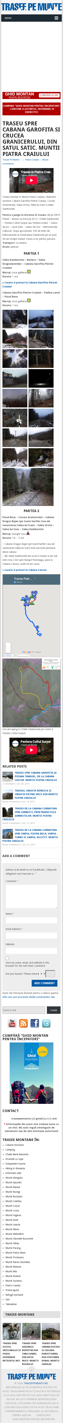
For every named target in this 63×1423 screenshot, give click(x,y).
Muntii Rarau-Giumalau (17, 1262)
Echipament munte (15, 1163)
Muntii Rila (11, 1271)
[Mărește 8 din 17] (49, 373)
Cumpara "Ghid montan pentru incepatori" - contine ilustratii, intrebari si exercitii (31, 108)
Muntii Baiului (12, 1187)
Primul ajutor (12, 1290)
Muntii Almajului (14, 1177)
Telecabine (11, 1304)
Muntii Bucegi (12, 1191)
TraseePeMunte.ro (36, 1383)
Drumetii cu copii (14, 1159)
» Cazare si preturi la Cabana (20, 282)
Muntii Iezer (11, 1220)
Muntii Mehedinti (14, 1234)
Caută (53, 1010)
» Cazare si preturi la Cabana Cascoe (24, 570)
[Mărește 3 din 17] (22, 334)
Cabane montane (14, 1145)
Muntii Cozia (12, 1210)
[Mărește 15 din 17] (22, 452)
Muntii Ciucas (12, 1205)
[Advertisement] (31, 55)
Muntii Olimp (12, 1243)
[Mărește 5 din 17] (22, 354)
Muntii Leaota (12, 1224)
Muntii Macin (12, 1229)
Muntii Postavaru (14, 1257)
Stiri (7, 1299)
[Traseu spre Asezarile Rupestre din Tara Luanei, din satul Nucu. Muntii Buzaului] (31, 1331)
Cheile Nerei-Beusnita (16, 1154)
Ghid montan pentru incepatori (34, 1419)
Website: (10, 944)
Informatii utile (13, 1173)
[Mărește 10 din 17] (49, 393)
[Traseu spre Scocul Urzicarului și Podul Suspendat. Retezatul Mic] (12, 1331)
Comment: (12, 881)
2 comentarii (8, 784)
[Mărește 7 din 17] (22, 373)
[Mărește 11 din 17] (22, 413)
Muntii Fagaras (13, 1215)
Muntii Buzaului (13, 1196)
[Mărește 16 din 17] (49, 452)
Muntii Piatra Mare (15, 1252)
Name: (10, 913)
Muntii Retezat (13, 1266)
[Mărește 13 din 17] (22, 433)
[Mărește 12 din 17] (49, 413)
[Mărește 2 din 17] (49, 314)
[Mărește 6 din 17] (49, 354)
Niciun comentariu (11, 801)
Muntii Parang (13, 1248)
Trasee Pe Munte (10, 159)
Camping (10, 1149)
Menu (8, 18)
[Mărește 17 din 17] (49, 472)
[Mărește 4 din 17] (49, 334)
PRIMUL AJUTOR (21, 1415)
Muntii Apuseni (13, 1182)
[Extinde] (56, 663)
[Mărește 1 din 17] (22, 314)
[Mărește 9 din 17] (22, 393)
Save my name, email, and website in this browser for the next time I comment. (27, 964)
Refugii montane (14, 1294)
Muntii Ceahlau (13, 1201)
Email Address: (14, 929)
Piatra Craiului (32, 159)
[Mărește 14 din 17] (49, 433)
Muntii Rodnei (12, 1276)
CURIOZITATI (43, 1415)
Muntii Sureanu (13, 1280)
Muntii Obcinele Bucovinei (19, 1238)
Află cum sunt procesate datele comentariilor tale (28, 997)
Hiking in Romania (15, 1168)
